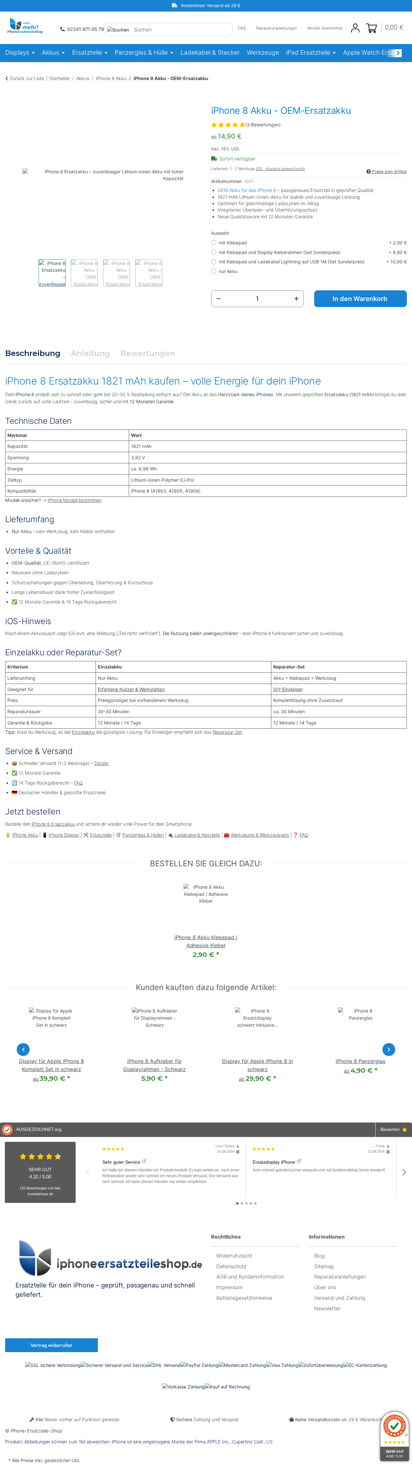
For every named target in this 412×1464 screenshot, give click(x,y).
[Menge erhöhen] (296, 299)
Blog (319, 1255)
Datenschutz (231, 1266)
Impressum (229, 1287)
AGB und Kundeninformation (250, 1276)
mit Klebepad (313, 242)
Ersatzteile (101, 835)
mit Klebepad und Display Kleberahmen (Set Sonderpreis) (313, 252)
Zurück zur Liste (27, 78)
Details (101, 763)
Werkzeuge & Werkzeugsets (260, 835)
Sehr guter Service (121, 1162)
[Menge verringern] (218, 299)
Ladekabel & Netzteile (197, 835)
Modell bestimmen (325, 28)
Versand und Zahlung (339, 1298)
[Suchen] (118, 29)
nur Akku (228, 271)
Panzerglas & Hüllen (143, 835)
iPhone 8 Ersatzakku (53, 824)
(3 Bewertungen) (263, 124)
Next (388, 1049)
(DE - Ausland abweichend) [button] (280, 168)
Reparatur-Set (227, 732)
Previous (23, 1049)
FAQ (242, 28)
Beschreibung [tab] (33, 353)
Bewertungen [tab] (147, 353)
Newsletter (327, 1308)
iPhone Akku (25, 835)
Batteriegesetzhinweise (244, 1298)
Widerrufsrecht (234, 1255)
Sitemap (324, 1266)
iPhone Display (64, 835)
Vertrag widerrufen (51, 1345)
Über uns (325, 1287)
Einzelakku (83, 732)
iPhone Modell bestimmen (74, 500)
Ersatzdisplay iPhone (274, 1162)
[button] (355, 28)
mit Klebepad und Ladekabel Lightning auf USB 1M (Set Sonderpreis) (313, 261)
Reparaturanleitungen (276, 28)
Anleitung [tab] (90, 353)
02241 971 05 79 (85, 29)
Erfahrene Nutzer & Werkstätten (131, 689)
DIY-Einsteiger (288, 689)
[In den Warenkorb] (10, 91)
